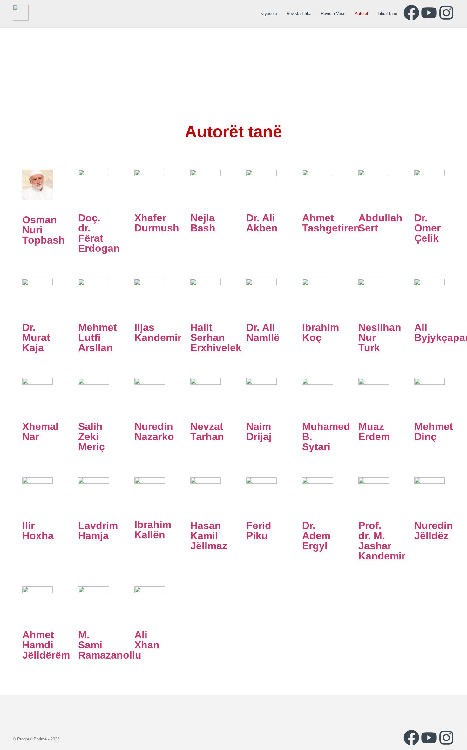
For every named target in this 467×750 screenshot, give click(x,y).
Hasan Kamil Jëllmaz (208, 536)
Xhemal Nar (40, 431)
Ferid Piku (258, 530)
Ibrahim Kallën (152, 529)
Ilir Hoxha (38, 530)
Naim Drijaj (259, 431)
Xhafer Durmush (156, 223)
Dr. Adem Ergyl (316, 536)
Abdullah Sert (380, 223)
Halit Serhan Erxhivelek (215, 337)
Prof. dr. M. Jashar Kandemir (381, 541)
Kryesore (269, 13)
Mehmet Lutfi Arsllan (97, 337)
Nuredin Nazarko (154, 431)
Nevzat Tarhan (207, 431)
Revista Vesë (333, 13)
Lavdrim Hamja (98, 530)
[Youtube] (429, 13)
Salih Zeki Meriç (91, 436)
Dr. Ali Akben (262, 223)
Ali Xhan (146, 640)
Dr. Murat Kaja (36, 337)
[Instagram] (446, 13)
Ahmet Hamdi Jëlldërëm (46, 645)
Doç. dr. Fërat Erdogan (99, 233)
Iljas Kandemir (157, 332)
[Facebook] (411, 13)
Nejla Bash (202, 223)
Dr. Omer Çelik (427, 228)
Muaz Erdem (374, 431)
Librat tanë (387, 13)
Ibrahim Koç (320, 332)
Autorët (361, 13)
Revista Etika (299, 13)
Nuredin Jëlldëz (433, 530)
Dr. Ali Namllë (263, 332)
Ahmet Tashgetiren (331, 223)
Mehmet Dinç (433, 431)
